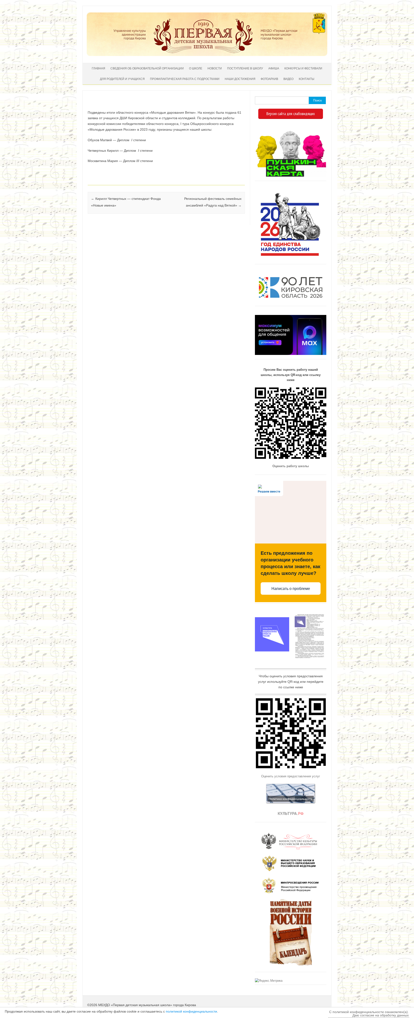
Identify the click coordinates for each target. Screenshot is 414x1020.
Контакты (306, 79)
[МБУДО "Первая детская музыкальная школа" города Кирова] (207, 55)
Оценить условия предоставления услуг (290, 776)
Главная (98, 68)
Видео (288, 79)
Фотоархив (269, 79)
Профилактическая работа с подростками (184, 79)
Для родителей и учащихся (122, 79)
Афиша (273, 68)
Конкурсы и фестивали (303, 68)
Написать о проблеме (290, 589)
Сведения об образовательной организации (147, 68)
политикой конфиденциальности (191, 1011)
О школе (195, 68)
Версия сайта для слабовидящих (290, 113)
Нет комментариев (221, 105)
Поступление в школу (245, 68)
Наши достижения (240, 79)
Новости (214, 68)
